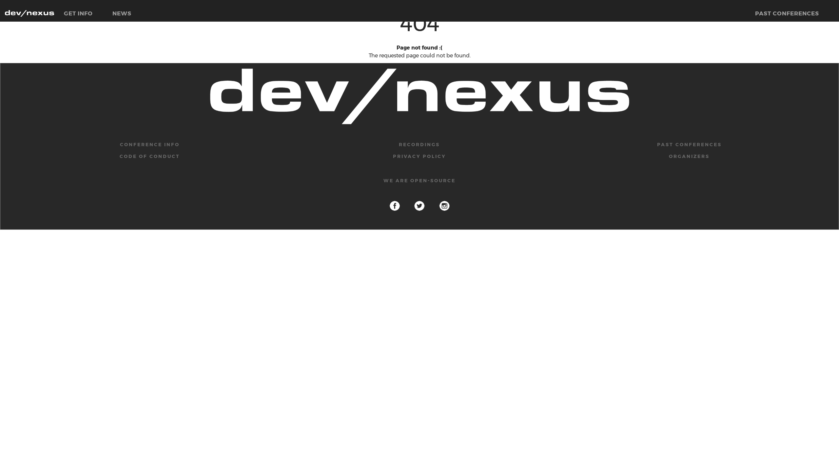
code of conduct (150, 156)
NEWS (121, 13)
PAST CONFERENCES (787, 13)
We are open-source (419, 181)
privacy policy (419, 156)
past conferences (689, 145)
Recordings (419, 145)
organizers (689, 156)
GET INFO (78, 13)
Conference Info (150, 145)
